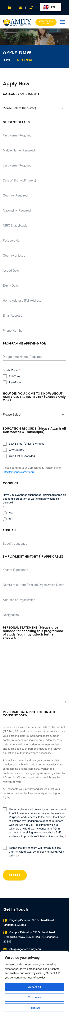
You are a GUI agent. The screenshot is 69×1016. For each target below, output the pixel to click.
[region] (34, 983)
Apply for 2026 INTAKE (46, 22)
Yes (11, 513)
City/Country (16, 449)
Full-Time (14, 376)
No (10, 519)
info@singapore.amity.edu (18, 471)
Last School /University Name (26, 443)
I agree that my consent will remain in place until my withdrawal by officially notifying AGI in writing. (37, 851)
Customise (34, 997)
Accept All (34, 986)
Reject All (34, 1007)
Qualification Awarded (22, 455)
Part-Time (15, 382)
